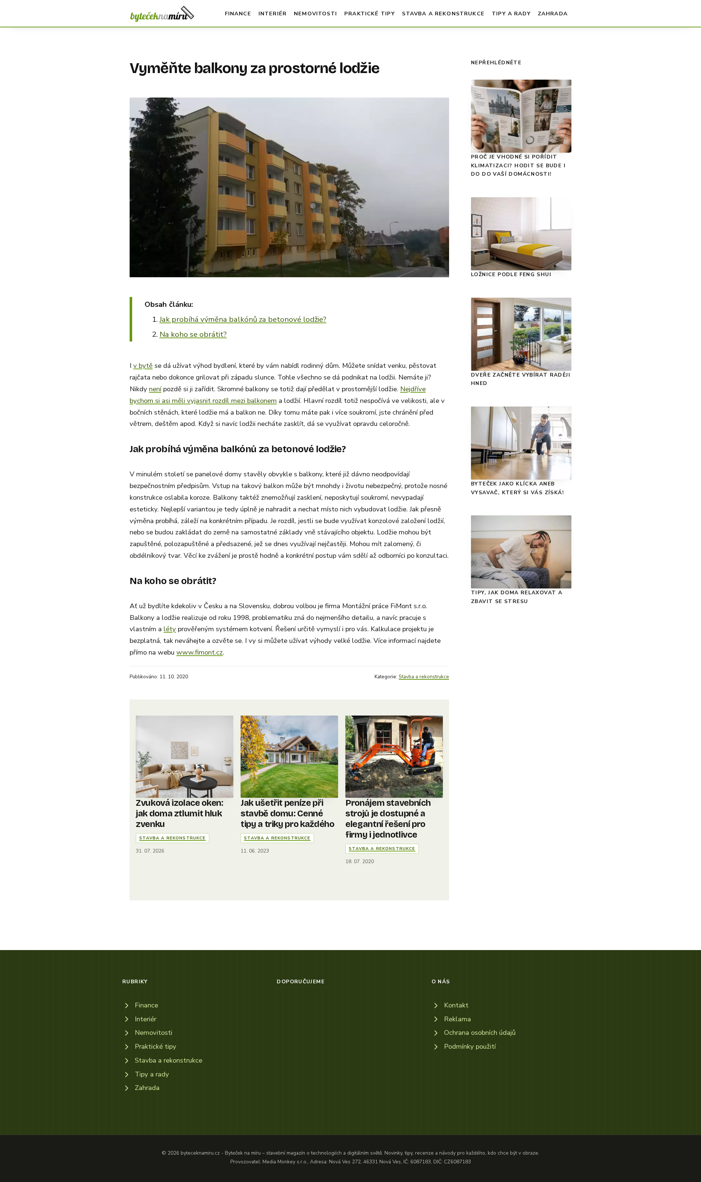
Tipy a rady (511, 13)
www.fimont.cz (199, 652)
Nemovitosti (315, 13)
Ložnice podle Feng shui (511, 274)
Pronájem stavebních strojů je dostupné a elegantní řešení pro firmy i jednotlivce (387, 819)
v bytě (143, 365)
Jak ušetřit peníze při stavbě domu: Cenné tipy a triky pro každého (287, 813)
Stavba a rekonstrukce (443, 13)
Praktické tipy (369, 13)
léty (170, 629)
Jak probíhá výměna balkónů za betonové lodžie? (243, 319)
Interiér (272, 13)
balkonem (262, 400)
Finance (238, 13)
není (155, 389)
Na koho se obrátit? (193, 334)
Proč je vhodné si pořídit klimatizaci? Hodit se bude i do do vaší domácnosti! (518, 165)
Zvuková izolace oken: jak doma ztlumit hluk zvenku (179, 813)
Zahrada (553, 13)
